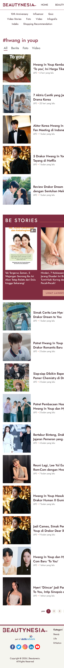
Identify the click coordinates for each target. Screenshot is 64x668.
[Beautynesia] (19, 4)
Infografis (52, 19)
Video (39, 19)
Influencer (38, 14)
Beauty (56, 634)
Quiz (50, 14)
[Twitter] (18, 646)
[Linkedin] (31, 646)
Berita (15, 48)
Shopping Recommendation (37, 24)
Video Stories (14, 19)
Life (55, 638)
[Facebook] (12, 646)
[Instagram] (25, 646)
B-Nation (57, 642)
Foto (28, 19)
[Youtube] (37, 646)
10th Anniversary (19, 14)
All (5, 48)
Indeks (15, 24)
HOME (44, 5)
